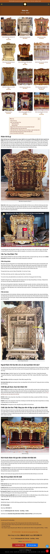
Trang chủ (7, 551)
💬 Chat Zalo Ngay (32, 545)
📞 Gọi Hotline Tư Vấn (19, 545)
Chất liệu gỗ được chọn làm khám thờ (18, 128)
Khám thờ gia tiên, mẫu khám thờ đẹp (8, 38)
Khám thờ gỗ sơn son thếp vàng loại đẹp (25, 63)
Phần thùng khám (15, 123)
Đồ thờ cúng (23, 12)
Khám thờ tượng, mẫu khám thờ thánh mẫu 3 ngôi (41, 88)
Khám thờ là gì (13, 120)
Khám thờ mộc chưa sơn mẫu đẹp (41, 62)
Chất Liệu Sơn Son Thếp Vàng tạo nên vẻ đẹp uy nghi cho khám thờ (25, 130)
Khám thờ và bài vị (8, 112)
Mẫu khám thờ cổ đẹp (41, 37)
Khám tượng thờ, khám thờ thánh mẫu (41, 113)
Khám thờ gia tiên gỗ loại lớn (25, 37)
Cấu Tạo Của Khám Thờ (15, 122)
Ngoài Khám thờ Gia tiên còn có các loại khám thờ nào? (22, 126)
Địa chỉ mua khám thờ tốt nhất (17, 133)
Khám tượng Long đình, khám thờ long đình (25, 113)
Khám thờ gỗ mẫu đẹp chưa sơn (8, 62)
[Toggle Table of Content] (38, 119)
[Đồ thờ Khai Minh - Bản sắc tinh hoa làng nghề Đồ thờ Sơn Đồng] (25, 4)
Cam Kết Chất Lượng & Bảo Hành (20, 551)
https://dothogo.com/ (27, 541)
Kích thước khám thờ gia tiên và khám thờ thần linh (21, 131)
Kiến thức (43, 551)
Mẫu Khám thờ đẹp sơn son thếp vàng (8, 88)
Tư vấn (38, 551)
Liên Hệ (11, 551)
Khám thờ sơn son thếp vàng (25, 87)
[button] (1, 4)
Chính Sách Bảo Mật (32, 551)
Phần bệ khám (15, 125)
